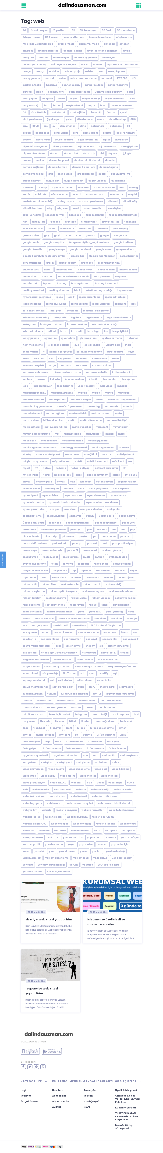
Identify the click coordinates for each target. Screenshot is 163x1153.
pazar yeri (128, 522)
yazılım (96, 851)
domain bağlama (33, 167)
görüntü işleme (32, 262)
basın (39, 91)
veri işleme (83, 762)
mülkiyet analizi (126, 454)
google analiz (31, 242)
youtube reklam (32, 871)
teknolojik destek (59, 714)
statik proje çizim (62, 686)
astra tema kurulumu (83, 78)
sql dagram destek (34, 680)
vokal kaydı (115, 782)
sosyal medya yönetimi (122, 666)
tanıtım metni (65, 700)
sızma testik (108, 652)
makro (96, 392)
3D (73, 30)
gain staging (120, 228)
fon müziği (130, 221)
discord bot (71, 153)
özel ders (69, 509)
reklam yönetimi (125, 598)
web (25, 789)
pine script (51, 536)
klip (51, 358)
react (44, 577)
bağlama (51, 85)
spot (92, 673)
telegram (81, 714)
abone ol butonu (74, 37)
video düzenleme (79, 769)
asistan (89, 71)
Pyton (54, 563)
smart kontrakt (63, 659)
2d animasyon (39, 30)
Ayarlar (56, 1106)
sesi (58, 645)
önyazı (61, 481)
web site (81, 789)
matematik (111, 406)
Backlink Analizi (32, 85)
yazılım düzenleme (57, 858)
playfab (83, 536)
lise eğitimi (128, 379)
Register (26, 1095)
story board (107, 686)
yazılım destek (32, 858)
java (76, 344)
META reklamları (53, 420)
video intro (29, 775)
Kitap (26, 358)
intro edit (77, 331)
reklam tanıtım (32, 598)
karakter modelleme (89, 351)
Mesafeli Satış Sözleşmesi (123, 1127)
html (77, 290)
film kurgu (38, 221)
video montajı (109, 775)
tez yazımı (29, 721)
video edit (101, 769)
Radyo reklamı (122, 563)
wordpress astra (33, 837)
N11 (36, 468)
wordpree (111, 830)
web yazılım (30, 810)
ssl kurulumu (84, 680)
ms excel (107, 454)
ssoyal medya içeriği (35, 686)
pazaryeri (76, 529)
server (46, 632)
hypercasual (124, 290)
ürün (58, 741)
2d (24, 30)
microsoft (102, 427)
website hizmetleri (93, 810)
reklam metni (91, 584)
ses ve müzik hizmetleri (37, 645)
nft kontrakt (30, 474)
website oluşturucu (34, 823)
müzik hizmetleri (97, 461)
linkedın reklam (74, 379)
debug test (42, 132)
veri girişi (46, 762)
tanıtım (27, 700)
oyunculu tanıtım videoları (65, 502)
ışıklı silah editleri (58, 344)
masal (99, 399)
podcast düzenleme (35, 543)
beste (61, 98)
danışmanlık (67, 126)
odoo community (97, 474)
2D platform (59, 30)
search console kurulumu (74, 618)
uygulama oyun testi (35, 755)
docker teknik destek (87, 160)
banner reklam (94, 85)
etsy (50, 208)
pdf (114, 529)
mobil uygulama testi (74, 447)
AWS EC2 (122, 78)
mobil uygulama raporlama (39, 447)
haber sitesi (30, 276)
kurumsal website (96, 372)
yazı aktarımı (67, 851)
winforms (60, 830)
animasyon (108, 57)
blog (132, 98)
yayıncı (101, 844)
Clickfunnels (84, 119)
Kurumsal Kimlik (102, 365)
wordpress (128, 830)
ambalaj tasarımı (48, 50)
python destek (118, 557)
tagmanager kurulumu (120, 693)
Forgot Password (31, 1101)
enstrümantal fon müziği (38, 201)
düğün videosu (97, 180)
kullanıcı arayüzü (33, 365)
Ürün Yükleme (117, 748)
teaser (89, 707)
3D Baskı (107, 30)
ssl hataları (65, 680)
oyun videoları (96, 495)
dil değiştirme (129, 146)
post (104, 543)
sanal (104, 604)
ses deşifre (29, 639)
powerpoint (90, 550)
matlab (127, 406)
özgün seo (55, 522)
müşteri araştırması (35, 461)
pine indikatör (31, 536)
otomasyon (52, 488)
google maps (57, 249)
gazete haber (31, 235)
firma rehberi (89, 221)
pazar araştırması (106, 522)
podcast (125, 536)
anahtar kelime (72, 50)
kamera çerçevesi (60, 351)
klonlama (81, 358)
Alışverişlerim (60, 1101)
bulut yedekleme (121, 105)
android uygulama (85, 57)
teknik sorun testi (33, 714)
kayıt (131, 351)
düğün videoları (74, 180)
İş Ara (87, 1106)
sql (115, 673)
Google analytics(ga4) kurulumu (89, 242)
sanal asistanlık (32, 611)
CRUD (35, 126)
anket (84, 64)
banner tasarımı (118, 85)
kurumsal (81, 365)
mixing (109, 433)
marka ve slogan (81, 399)
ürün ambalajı (74, 741)
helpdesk (120, 276)
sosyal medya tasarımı (89, 666)
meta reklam (31, 420)
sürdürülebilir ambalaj (74, 693)
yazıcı (83, 851)
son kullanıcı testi (108, 659)
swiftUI (96, 693)
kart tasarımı (115, 351)
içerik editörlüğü (115, 297)
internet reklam (77, 324)
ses (135, 632)
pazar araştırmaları (78, 522)
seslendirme (73, 645)
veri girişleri (64, 762)
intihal (52, 331)
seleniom (100, 618)
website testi (128, 823)
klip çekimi (64, 358)
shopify (90, 645)
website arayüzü (66, 810)
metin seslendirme (55, 427)
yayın (71, 844)
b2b (134, 78)
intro (63, 331)
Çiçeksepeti (54, 119)
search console (44, 618)
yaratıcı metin (54, 844)
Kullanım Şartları (125, 1107)
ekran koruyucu (95, 194)
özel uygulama (55, 515)
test (136, 714)
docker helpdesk (59, 160)
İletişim (88, 1095)
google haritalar (124, 242)
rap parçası (103, 570)
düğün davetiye (120, 173)
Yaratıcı (111, 837)
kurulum (66, 365)
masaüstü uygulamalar (122, 399)
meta (118, 413)
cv (53, 126)
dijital (106, 139)
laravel (41, 379)
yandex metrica (72, 837)
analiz (126, 50)
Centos (110, 112)
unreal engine (31, 741)
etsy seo (62, 208)
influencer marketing (36, 317)
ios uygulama (31, 338)
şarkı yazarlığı (115, 611)
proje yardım (70, 557)
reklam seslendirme (121, 591)
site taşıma (29, 652)
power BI (72, 550)
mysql (26, 468)
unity (123, 734)
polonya (77, 543)
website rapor (59, 823)
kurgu (52, 365)
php (132, 529)
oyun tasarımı (73, 495)
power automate (52, 550)
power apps (30, 550)
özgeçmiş (75, 515)
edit (121, 187)
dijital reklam (86, 146)
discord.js (89, 153)
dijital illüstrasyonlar (35, 146)
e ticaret (83, 187)
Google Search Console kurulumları (44, 256)
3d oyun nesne (31, 37)
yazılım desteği (115, 851)
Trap (25, 728)
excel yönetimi (32, 215)
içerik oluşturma (56, 303)
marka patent (57, 399)
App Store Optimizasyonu (122, 64)
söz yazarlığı (50, 673)
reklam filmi (49, 584)
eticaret (113, 201)
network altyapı (80, 468)
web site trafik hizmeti (105, 796)
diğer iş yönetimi (88, 139)
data (83, 126)
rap (73, 570)
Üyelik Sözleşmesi (126, 1090)
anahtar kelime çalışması (102, 50)
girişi (57, 235)
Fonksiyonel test (33, 228)
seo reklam (79, 625)
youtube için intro (109, 864)
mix (57, 433)
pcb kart (101, 529)
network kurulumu (106, 468)
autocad (106, 78)
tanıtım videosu (32, 707)
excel (75, 208)
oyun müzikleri (51, 495)
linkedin (55, 379)
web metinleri (62, 789)
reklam (108, 577)
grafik (50, 262)
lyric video (106, 386)
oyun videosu (118, 495)
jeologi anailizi (92, 344)
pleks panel (109, 536)
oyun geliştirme (98, 488)
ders (75, 132)
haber (48, 269)
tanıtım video (87, 700)
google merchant (80, 249)
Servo (124, 632)
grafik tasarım (67, 262)
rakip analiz (60, 570)
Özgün (90, 515)
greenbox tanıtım (109, 262)
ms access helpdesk (48, 454)
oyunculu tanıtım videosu (102, 502)
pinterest (68, 536)
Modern (124, 447)
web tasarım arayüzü (80, 803)
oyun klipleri (30, 495)
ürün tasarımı (95, 748)
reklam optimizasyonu (63, 591)
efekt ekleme (59, 194)
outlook (68, 488)
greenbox (87, 262)
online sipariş (44, 481)
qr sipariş (83, 563)
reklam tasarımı (56, 598)
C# (25, 112)
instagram (29, 324)
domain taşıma (108, 167)
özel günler (113, 509)
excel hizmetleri (93, 208)
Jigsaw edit (113, 344)
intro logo (93, 331)
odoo (78, 474)
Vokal (100, 782)
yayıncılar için (119, 844)
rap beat (86, 570)
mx (130, 461)
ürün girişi (113, 741)
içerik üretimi (79, 303)
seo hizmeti (60, 625)
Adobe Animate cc (100, 37)
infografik (60, 317)
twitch (122, 728)
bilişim (73, 98)
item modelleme (33, 344)
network (61, 468)
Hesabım (57, 1090)
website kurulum (77, 816)
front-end (101, 228)
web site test (58, 796)
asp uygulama (31, 78)
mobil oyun (29, 440)
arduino (54, 71)
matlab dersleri (32, 413)
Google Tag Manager (102, 256)
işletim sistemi (88, 338)
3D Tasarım (52, 37)
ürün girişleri (30, 748)
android (43, 57)
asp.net (49, 78)
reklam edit (30, 584)
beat (130, 91)
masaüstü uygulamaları (37, 406)
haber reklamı (128, 269)
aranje (27, 71)
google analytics (54, 242)
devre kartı (43, 139)
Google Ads (120, 235)
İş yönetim (50, 338)
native (47, 468)
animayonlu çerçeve (63, 64)
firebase (55, 221)
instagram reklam (51, 324)
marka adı (124, 392)
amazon (124, 43)
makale (82, 392)
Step (81, 686)
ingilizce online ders (119, 317)
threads (45, 721)
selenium (116, 618)
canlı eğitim (77, 112)
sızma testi (89, 652)
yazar (26, 851)
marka (109, 392)
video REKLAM (58, 782)
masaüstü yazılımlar (69, 406)
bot (46, 105)
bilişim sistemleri (115, 98)
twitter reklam (45, 734)
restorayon (77, 604)
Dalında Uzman (37, 1041)
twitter (27, 734)
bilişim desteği (91, 98)
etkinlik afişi (130, 201)
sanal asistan (121, 604)
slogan (124, 652)
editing (133, 187)
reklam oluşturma (34, 591)
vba (85, 755)
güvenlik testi (31, 269)
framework (67, 228)
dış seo (112, 153)
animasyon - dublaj (34, 64)
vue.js (130, 782)
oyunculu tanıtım (33, 502)
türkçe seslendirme (102, 728)
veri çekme (29, 762)
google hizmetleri (33, 249)
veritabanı (100, 762)
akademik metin (89, 43)
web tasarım (54, 803)
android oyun (61, 57)
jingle (127, 344)
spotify (103, 673)
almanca (109, 43)
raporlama (29, 577)
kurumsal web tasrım (68, 372)
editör (26, 194)
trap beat (39, 728)
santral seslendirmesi (59, 611)
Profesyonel (50, 557)
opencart (85, 481)
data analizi (98, 126)
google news (103, 249)
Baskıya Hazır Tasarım (108, 91)
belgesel (47, 98)
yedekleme (100, 858)
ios (106, 331)
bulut (103, 105)
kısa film (39, 358)
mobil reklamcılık (72, 440)
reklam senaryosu (93, 591)
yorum (74, 864)
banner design (71, 85)
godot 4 (90, 235)
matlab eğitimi (55, 413)
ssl (51, 680)
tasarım (76, 707)
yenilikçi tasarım (122, 858)
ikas (133, 303)
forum (51, 228)
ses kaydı (92, 639)
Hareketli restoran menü (73, 276)
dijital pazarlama (63, 146)
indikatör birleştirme (96, 310)
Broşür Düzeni (74, 105)
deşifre (107, 132)
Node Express (62, 474)
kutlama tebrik (121, 372)
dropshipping (85, 173)
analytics (28, 57)
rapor (133, 570)
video (115, 762)
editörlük (40, 194)
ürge (47, 741)
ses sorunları (110, 639)
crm (25, 126)
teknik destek (107, 707)
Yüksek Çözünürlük (59, 871)
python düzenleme (34, 563)
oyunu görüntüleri (34, 509)
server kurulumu (88, 632)
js (44, 351)
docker (39, 160)
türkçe (81, 728)
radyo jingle (101, 563)
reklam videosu (101, 598)
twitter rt (64, 734)
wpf (50, 837)
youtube (87, 864)
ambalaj (28, 50)
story (92, 686)
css (46, 126)
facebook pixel (95, 215)
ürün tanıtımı (74, 748)
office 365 (131, 474)
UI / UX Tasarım (106, 734)
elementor (116, 194)
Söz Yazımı (69, 673)
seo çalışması (40, 625)
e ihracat (28, 187)
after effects (66, 43)
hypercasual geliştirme (37, 297)
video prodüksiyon (34, 782)
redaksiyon (59, 577)
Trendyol (55, 728)
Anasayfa (90, 1090)
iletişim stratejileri (34, 310)
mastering (93, 406)
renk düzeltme (32, 604)
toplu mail (126, 721)
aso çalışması (116, 71)
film (25, 221)
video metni (67, 775)
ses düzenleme (50, 639)
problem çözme (111, 550)
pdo (123, 529)
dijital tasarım (107, 146)
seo (25, 625)
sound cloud (30, 673)
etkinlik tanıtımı (32, 208)
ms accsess (72, 454)
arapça (39, 71)
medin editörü (78, 413)
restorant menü (55, 604)
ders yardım (90, 132)
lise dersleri (110, 379)
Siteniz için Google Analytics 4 (59, 652)
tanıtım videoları (110, 700)
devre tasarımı (64, 139)
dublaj (102, 173)
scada (26, 618)
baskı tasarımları (79, 91)
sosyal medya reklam (57, 666)
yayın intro (86, 844)
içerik (71, 297)
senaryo (132, 618)
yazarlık (39, 851)
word (97, 830)
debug (27, 132)
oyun (81, 488)
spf (82, 673)
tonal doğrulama (105, 721)
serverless (109, 632)
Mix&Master (93, 433)
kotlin (115, 358)
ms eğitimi (90, 454)
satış (131, 611)
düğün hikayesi (32, 180)
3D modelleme (126, 30)
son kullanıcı (85, 659)
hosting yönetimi (59, 290)
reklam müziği (113, 584)
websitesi (28, 830)
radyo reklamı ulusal (35, 570)
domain (110, 160)
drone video (65, 173)
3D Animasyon (88, 30)
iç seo (59, 297)
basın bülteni (56, 91)
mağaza (122, 386)
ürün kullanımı (52, 748)
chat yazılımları (32, 119)
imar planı (56, 310)
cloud (100, 119)
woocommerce (80, 830)
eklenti (76, 194)
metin (71, 420)
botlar (57, 105)
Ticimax (59, 721)
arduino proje (72, 71)
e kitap (43, 187)
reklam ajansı (125, 577)
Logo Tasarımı (86, 386)
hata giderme (101, 276)
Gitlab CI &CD (73, 235)
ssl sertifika (104, 680)
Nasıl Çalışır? (91, 1101)
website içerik (53, 816)
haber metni (85, 269)
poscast (92, 543)
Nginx (46, 474)
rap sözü (120, 570)
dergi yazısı (61, 132)
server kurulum (63, 632)
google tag (77, 256)
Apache (98, 64)
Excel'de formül (54, 215)
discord (54, 153)
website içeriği (31, 816)
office (116, 474)
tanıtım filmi (44, 700)
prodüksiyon (30, 557)
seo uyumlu (30, 632)
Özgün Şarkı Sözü (33, 522)
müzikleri (118, 461)
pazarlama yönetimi (53, 529)
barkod (27, 91)
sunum (51, 693)
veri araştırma (129, 755)
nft (124, 468)
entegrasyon (66, 201)
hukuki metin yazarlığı (98, 290)
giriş (46, 235)
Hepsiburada (30, 283)
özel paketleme (32, 515)
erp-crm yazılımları (91, 201)
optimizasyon (104, 481)
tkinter (85, 721)
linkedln (93, 379)
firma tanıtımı (111, 221)
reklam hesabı (70, 584)
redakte (76, 577)
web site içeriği (100, 789)
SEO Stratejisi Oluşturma (106, 625)
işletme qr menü (112, 338)
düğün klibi (52, 180)
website (47, 810)
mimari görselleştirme (36, 433)
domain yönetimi (33, 173)
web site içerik (122, 789)
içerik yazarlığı (101, 303)
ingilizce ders (94, 317)
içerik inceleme (32, 303)
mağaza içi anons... (34, 392)
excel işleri (114, 208)
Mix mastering (72, 433)
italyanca (132, 338)
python (99, 557)
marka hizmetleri (33, 399)
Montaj (27, 454)
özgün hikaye (127, 515)
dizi (101, 153)
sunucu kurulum (33, 693)
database (116, 126)
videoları (76, 782)
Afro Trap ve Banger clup (38, 43)
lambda (27, 379)
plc (95, 536)
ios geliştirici (120, 331)
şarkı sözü (95, 611)
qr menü (68, 563)
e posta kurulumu (62, 187)
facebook (75, 215)
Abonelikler (59, 1095)
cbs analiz (96, 112)
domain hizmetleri (83, 167)
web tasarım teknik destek (114, 803)
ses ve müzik (130, 639)
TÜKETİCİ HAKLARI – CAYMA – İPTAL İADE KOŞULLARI (126, 1116)
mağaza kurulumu (62, 392)
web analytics (40, 789)
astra (62, 78)
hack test (47, 276)
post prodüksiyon (123, 543)
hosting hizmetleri (106, 283)
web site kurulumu (34, 796)
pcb (89, 529)
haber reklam (106, 269)
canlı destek (58, 112)
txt (76, 734)
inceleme (72, 310)
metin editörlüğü (116, 420)
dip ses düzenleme (34, 153)
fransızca (85, 228)
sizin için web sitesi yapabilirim (48, 919)
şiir (101, 645)
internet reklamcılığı (104, 324)
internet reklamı (33, 331)
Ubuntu (87, 734)
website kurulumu (103, 816)
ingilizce (76, 317)
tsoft (69, 728)
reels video (92, 577)
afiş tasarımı (124, 37)
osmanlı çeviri (31, 488)
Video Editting (120, 769)
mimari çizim (120, 427)
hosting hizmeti (80, 283)
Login (24, 1090)
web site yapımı (32, 803)
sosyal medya (31, 666)
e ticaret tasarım (104, 187)
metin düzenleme (91, 420)
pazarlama (29, 529)
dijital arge (121, 139)
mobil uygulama (97, 440)
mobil (121, 433)
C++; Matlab (38, 112)
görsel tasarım (129, 256)
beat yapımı (30, 98)
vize (89, 782)
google (104, 235)
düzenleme (118, 180)
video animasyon (33, 769)
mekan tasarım (100, 413)
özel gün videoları (91, 509)
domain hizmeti (57, 167)
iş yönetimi (68, 338)
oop (72, 481)
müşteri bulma (61, 461)
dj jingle (126, 153)
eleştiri (132, 194)
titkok (72, 721)
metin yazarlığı (81, 427)
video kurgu (48, 775)
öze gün (55, 509)
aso (101, 71)
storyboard (126, 686)
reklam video (79, 598)
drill (50, 173)
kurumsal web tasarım (36, 372)
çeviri (123, 112)
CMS (133, 119)
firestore (70, 221)
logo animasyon (42, 386)
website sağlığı (82, 823)
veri (95, 755)
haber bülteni (64, 269)
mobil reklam (49, 440)
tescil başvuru (120, 714)
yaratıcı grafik (31, 844)
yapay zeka (94, 837)
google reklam (125, 249)
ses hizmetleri (72, 639)
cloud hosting (117, 119)
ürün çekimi (95, 741)
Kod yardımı (99, 358)
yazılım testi (81, 858)
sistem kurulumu (118, 645)
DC (128, 126)
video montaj (88, 775)
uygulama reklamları (65, 755)
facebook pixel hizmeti (123, 215)
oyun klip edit (121, 488)
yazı (51, 851)
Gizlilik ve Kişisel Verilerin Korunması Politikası (127, 1099)
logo (25, 386)
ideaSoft (120, 303)
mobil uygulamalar (103, 447)
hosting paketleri (33, 290)
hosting (61, 283)
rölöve (93, 604)
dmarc (27, 160)
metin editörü (31, 427)
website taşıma (105, 823)
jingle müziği (30, 351)
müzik (78, 461)
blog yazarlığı (31, 105)
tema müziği (99, 714)
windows (44, 830)
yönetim (28, 864)
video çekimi (56, 769)
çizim (69, 119)
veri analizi (108, 755)
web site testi (79, 796)
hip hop (47, 283)
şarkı (81, 611)
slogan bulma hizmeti (36, 659)
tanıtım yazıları (56, 707)
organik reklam (127, 481)
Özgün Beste (106, 515)
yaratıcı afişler (130, 837)
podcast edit (59, 543)
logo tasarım (65, 386)
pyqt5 (86, 557)
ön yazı (27, 481)
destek (27, 139)
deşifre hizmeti (125, 132)
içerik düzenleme (89, 297)
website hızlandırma (121, 810)
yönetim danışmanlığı (51, 864)
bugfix (91, 105)
